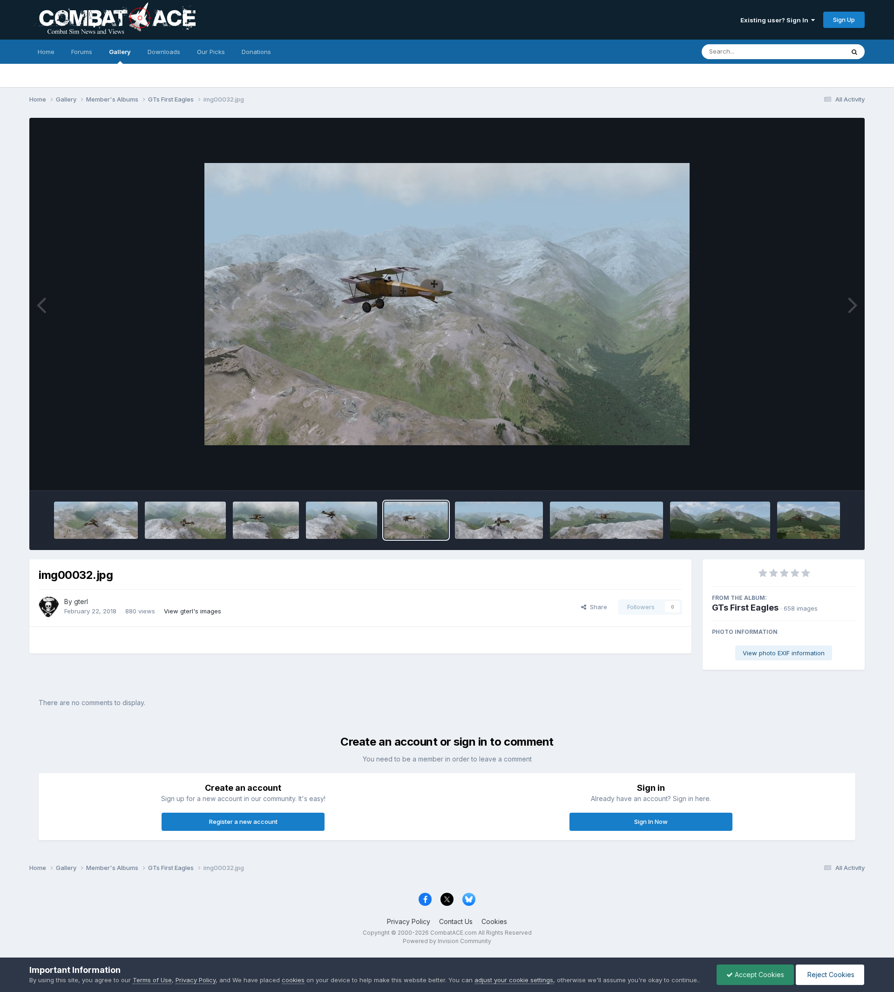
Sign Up (844, 19)
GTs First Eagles (745, 607)
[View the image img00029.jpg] (185, 520)
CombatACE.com (453, 932)
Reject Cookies (830, 974)
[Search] (854, 51)
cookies (293, 980)
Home (46, 51)
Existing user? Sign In (775, 20)
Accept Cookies (758, 974)
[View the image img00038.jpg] (808, 520)
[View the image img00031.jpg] (342, 520)
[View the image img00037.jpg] (720, 520)
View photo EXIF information (784, 653)
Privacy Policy (408, 921)
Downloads (164, 51)
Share (596, 607)
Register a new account (243, 821)
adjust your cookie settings (513, 980)
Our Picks (211, 51)
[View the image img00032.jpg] (416, 520)
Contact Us (456, 921)
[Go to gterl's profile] (49, 607)
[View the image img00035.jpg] (498, 520)
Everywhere (815, 51)
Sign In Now (651, 821)
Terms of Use (152, 980)
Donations (256, 51)
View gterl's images (192, 611)
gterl (81, 601)
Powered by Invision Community (447, 941)
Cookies (494, 921)
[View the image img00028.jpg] (95, 520)
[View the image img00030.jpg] (265, 520)
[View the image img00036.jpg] (606, 520)
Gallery (120, 51)
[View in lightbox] (447, 304)
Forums (81, 51)
